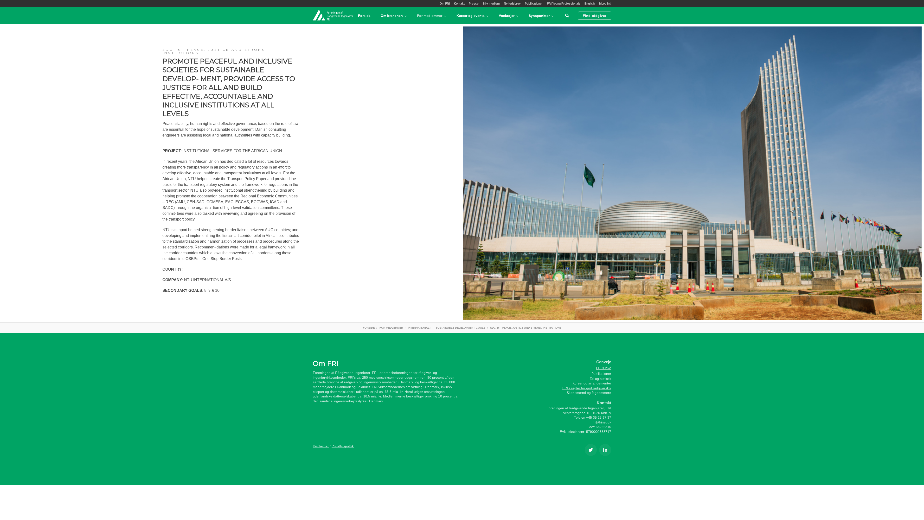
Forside (364, 16)
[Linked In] (605, 450)
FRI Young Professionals (563, 3)
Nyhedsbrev (512, 3)
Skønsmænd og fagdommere (589, 393)
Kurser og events (471, 16)
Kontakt (459, 3)
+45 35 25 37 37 (598, 417)
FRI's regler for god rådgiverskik (586, 388)
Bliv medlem (491, 3)
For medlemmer (430, 16)
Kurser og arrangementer (591, 383)
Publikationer (534, 3)
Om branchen (392, 16)
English (589, 3)
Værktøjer (507, 16)
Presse (474, 3)
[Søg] (567, 15)
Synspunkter (540, 16)
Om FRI (445, 3)
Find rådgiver (594, 16)
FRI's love (603, 368)
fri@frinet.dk (602, 422)
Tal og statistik (600, 379)
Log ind (606, 3)
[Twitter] (591, 450)
